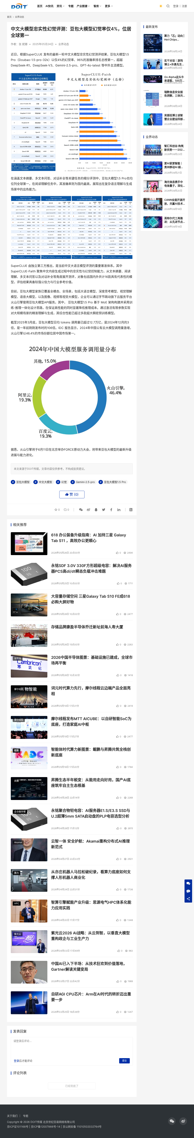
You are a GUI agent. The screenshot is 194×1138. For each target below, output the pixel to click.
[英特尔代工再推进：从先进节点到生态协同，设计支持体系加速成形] (152, 222)
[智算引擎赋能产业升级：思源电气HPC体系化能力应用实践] (29, 911)
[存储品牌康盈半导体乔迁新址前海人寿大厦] (29, 635)
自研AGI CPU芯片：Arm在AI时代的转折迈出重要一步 (91, 997)
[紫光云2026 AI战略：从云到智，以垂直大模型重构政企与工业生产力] (29, 941)
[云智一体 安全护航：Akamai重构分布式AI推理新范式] (29, 849)
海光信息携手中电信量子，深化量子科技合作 (173, 185)
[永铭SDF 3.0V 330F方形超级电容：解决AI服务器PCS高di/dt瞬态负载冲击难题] (29, 574)
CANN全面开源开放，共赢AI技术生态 (174, 203)
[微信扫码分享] (80, 509)
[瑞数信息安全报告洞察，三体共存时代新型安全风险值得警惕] (152, 99)
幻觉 (64, 482)
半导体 (17, 658)
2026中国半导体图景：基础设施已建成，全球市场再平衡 (92, 660)
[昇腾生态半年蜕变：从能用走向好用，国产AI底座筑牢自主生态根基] (29, 788)
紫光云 (17, 934)
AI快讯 (49, 6)
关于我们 (12, 1115)
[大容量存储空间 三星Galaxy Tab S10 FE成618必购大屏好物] (29, 605)
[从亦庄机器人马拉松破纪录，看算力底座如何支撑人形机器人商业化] (29, 880)
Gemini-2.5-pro (85, 482)
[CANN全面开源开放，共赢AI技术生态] (152, 204)
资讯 (59, 6)
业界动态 (63, 44)
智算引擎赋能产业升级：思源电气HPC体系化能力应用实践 (91, 905)
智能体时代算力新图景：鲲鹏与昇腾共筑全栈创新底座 (91, 752)
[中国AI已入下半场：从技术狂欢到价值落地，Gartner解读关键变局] (29, 972)
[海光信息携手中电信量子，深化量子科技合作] (152, 186)
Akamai (18, 842)
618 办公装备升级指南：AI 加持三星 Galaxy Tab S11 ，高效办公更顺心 (88, 538)
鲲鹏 (16, 750)
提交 (124, 1060)
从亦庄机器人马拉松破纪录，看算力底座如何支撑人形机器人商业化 (91, 875)
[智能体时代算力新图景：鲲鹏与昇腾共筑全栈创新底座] (29, 758)
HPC (16, 903)
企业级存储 (20, 811)
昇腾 (16, 781)
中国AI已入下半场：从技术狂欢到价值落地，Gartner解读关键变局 (89, 966)
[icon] (172, 1121)
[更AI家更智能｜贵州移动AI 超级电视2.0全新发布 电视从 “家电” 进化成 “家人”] (152, 167)
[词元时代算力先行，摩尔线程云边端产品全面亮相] (29, 696)
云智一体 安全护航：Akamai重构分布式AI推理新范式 (90, 844)
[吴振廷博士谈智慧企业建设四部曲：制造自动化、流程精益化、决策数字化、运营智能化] (152, 119)
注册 (184, 6)
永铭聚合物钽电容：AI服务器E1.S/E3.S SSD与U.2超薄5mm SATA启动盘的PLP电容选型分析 (90, 813)
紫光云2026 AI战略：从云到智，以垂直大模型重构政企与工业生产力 (90, 936)
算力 (16, 873)
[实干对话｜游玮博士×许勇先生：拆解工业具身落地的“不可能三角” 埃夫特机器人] (152, 64)
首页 (39, 6)
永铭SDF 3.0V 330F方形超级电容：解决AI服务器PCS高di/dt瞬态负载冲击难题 (91, 568)
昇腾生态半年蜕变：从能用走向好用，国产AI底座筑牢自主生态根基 (91, 783)
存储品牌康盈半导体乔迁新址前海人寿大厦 (87, 627)
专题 (71, 6)
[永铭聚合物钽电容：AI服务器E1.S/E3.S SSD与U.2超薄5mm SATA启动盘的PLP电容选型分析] (29, 819)
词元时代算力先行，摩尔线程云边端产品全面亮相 (91, 691)
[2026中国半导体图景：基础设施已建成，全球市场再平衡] (29, 666)
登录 (175, 6)
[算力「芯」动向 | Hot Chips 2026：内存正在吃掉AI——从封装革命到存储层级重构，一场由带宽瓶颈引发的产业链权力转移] (152, 43)
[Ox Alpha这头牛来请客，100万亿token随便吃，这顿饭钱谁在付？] (152, 79)
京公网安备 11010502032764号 (82, 1126)
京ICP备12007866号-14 (45, 1126)
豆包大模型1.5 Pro (115, 482)
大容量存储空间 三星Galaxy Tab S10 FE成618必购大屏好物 (90, 599)
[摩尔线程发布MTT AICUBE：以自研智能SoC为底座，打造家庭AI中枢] (29, 727)
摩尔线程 (18, 689)
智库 (96, 6)
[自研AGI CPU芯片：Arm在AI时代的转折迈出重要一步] (29, 1002)
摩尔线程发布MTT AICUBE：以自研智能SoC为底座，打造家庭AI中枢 (91, 722)
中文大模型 (45, 482)
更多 (107, 6)
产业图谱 (82, 6)
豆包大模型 (23, 482)
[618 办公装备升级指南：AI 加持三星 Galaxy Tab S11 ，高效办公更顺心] (29, 543)
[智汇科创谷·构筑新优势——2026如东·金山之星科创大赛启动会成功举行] (152, 150)
